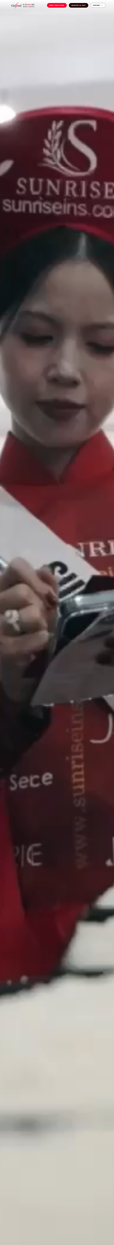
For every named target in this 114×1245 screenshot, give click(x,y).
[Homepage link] (23, 5)
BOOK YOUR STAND (57, 5)
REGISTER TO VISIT (78, 5)
